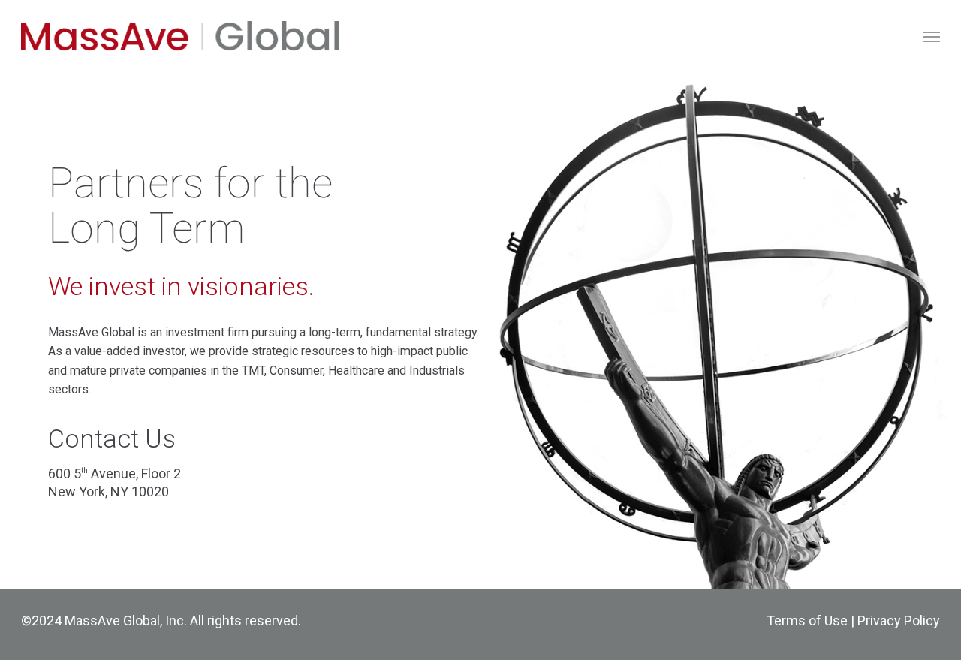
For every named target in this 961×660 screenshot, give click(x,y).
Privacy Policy (898, 620)
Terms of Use (807, 620)
